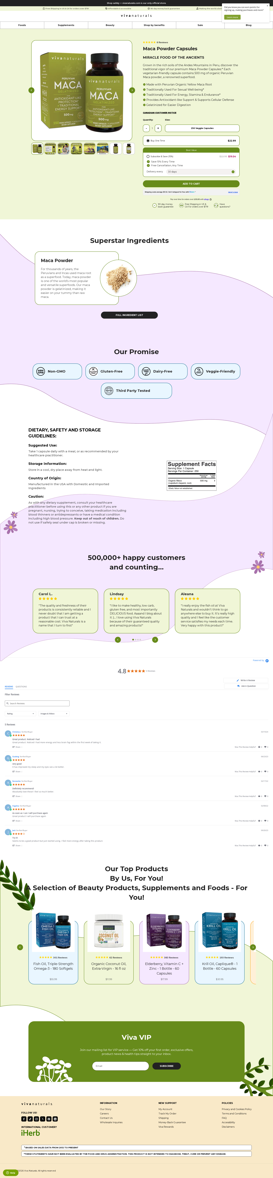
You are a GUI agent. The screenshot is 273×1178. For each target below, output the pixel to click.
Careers (104, 1113)
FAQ (224, 1118)
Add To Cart (191, 183)
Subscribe (166, 1066)
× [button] (267, 5)
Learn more (232, 17)
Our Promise (136, 352)
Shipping (164, 1118)
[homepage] (136, 16)
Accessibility (228, 1122)
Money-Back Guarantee (172, 1122)
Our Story (105, 1109)
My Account (165, 1109)
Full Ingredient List (129, 315)
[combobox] (20, 713)
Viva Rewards (166, 1126)
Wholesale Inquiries (111, 1122)
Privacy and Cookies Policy (237, 1109)
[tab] (246, 680)
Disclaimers (228, 1126)
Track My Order (167, 1113)
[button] (31, 90)
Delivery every (155, 171)
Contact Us (106, 1118)
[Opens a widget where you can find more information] (10, 1173)
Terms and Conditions (234, 1113)
